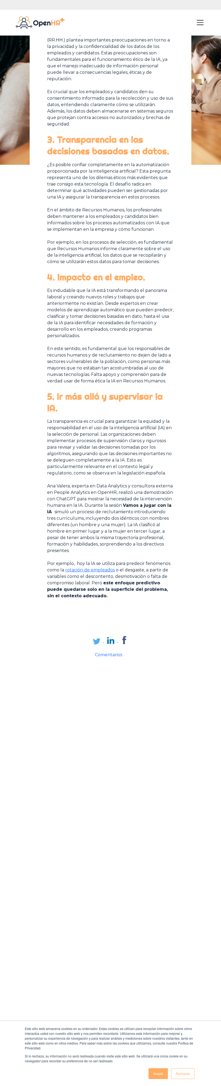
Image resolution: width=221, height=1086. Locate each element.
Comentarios (108, 654)
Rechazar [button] (183, 1073)
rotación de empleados (90, 569)
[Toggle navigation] (200, 22)
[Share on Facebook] (124, 640)
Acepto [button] (158, 1073)
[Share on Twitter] (97, 640)
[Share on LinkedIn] (111, 640)
